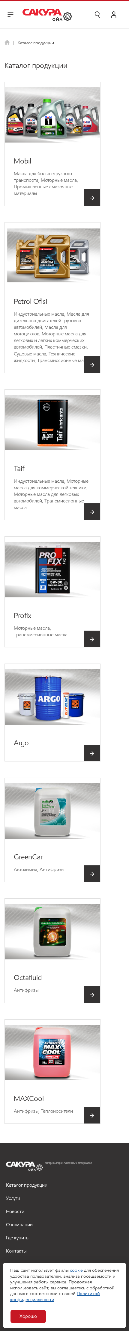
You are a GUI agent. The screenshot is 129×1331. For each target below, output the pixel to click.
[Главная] (7, 43)
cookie (76, 1270)
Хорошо (28, 1316)
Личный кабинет (113, 14)
